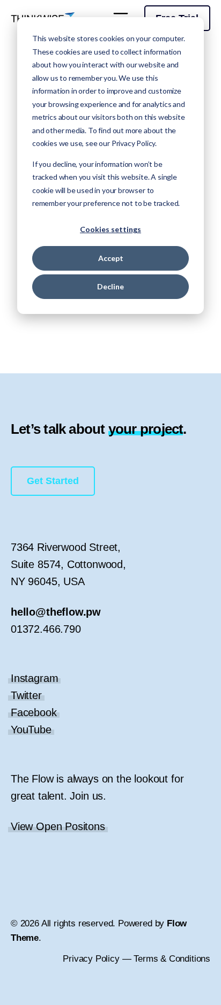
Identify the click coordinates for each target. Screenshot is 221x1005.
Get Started (53, 480)
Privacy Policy (91, 959)
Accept (110, 258)
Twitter (26, 695)
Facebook (34, 712)
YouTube (31, 729)
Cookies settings (110, 229)
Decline (110, 286)
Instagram (34, 678)
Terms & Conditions (172, 959)
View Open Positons (58, 826)
